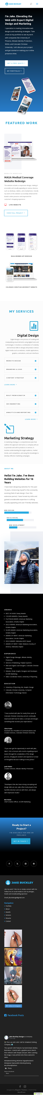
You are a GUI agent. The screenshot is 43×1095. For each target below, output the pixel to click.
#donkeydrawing (25, 1063)
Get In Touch (20, 841)
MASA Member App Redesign (21, 256)
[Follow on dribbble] (34, 864)
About (8, 909)
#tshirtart (20, 1061)
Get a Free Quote (15, 63)
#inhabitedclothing (10, 1061)
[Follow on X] (17, 864)
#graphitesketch (28, 1061)
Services (8, 915)
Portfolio (8, 906)
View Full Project (15, 213)
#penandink (16, 1063)
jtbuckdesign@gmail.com (16, 898)
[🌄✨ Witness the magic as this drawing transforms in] (13, 938)
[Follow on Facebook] (9, 864)
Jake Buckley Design (16, 1037)
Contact (8, 921)
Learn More (9, 385)
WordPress (21, 1092)
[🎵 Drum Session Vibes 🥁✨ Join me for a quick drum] (13, 975)
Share (7, 1073)
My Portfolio (13, 71)
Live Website (15, 205)
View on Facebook (9, 1071)
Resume (8, 918)
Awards (8, 912)
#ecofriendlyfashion (10, 1065)
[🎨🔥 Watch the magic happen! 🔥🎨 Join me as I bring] (13, 957)
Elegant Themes (21, 1090)
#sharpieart (8, 1063)
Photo (10, 1068)
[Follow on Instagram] (25, 864)
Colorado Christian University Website (21, 287)
